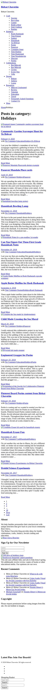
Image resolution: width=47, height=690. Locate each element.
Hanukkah (20, 213)
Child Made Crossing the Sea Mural (19, 319)
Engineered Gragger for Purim (17, 355)
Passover (26, 177)
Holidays (27, 141)
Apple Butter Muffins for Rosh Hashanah (22, 283)
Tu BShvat (35, 141)
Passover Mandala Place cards (16, 170)
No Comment (10, 141)
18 (7, 510)
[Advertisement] (23, 630)
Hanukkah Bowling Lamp (14, 206)
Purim (33, 362)
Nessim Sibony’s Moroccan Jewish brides (24, 588)
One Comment (11, 252)
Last (7, 515)
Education (20, 141)
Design (20, 290)
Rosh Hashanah (36, 290)
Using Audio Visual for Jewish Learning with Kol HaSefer (25, 579)
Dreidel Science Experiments (15, 468)
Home (3, 107)
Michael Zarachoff (13, 592)
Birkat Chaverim (10, 7)
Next (8, 512)
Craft (18, 439)
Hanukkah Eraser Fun (13, 432)
